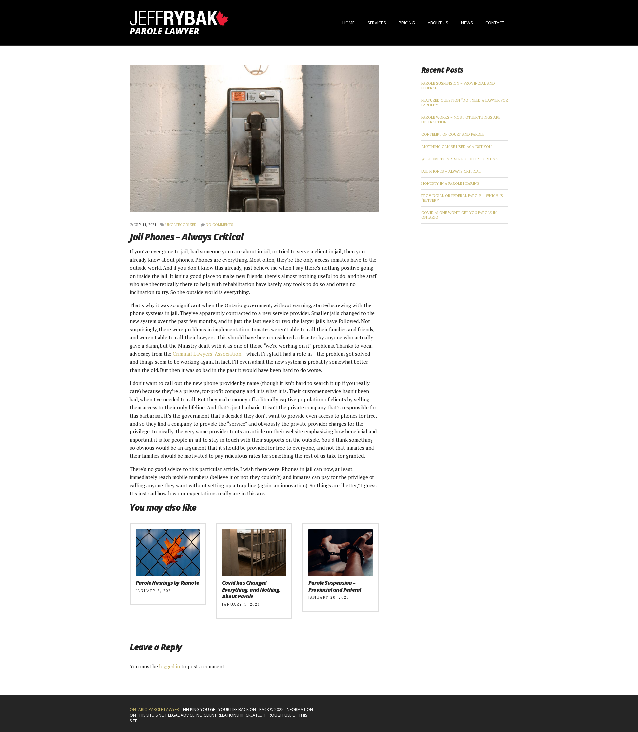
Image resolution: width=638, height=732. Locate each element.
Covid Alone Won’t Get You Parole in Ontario (459, 215)
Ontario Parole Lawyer (154, 709)
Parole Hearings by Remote (167, 582)
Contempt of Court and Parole (452, 134)
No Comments (219, 224)
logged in (169, 666)
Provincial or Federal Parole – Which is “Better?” (462, 198)
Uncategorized (181, 224)
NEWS (467, 23)
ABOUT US (438, 23)
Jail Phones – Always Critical (451, 171)
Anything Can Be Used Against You (456, 146)
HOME (348, 23)
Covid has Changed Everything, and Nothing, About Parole (251, 589)
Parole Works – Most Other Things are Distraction (460, 119)
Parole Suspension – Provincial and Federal (334, 586)
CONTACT (494, 23)
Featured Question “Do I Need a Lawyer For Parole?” (464, 102)
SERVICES (376, 23)
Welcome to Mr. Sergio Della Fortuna (459, 159)
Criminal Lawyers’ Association (207, 353)
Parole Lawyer (164, 31)
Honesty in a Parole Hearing (450, 183)
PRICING (407, 23)
